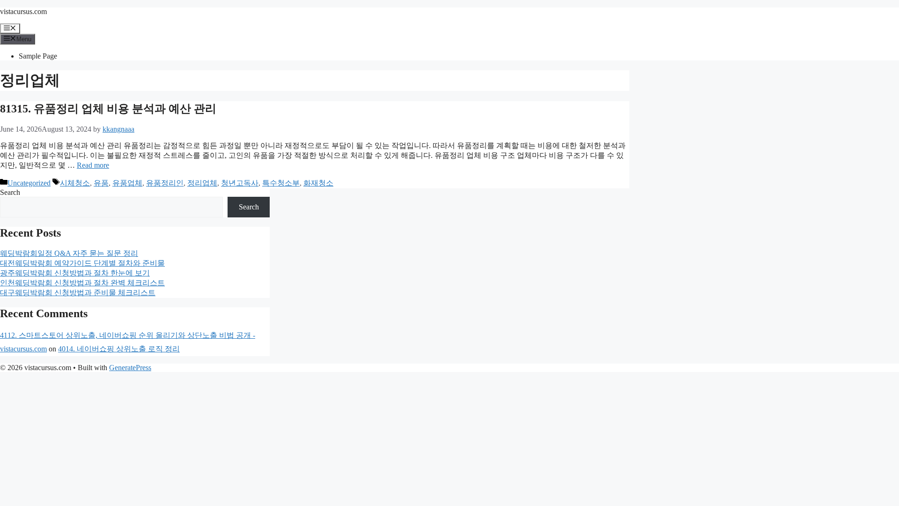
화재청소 (318, 183)
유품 (101, 183)
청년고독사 (239, 183)
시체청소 (75, 183)
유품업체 (127, 183)
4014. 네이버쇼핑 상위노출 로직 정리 (119, 349)
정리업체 (202, 183)
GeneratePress (130, 368)
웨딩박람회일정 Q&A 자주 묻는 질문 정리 (69, 253)
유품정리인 (165, 183)
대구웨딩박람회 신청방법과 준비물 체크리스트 (77, 293)
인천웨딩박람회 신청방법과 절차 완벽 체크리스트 (82, 283)
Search (10, 192)
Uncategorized (29, 183)
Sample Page (38, 56)
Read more (93, 165)
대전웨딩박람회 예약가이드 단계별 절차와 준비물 (82, 263)
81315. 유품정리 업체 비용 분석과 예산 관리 (108, 109)
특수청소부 (281, 183)
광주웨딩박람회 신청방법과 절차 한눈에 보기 (75, 273)
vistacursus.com (23, 11)
